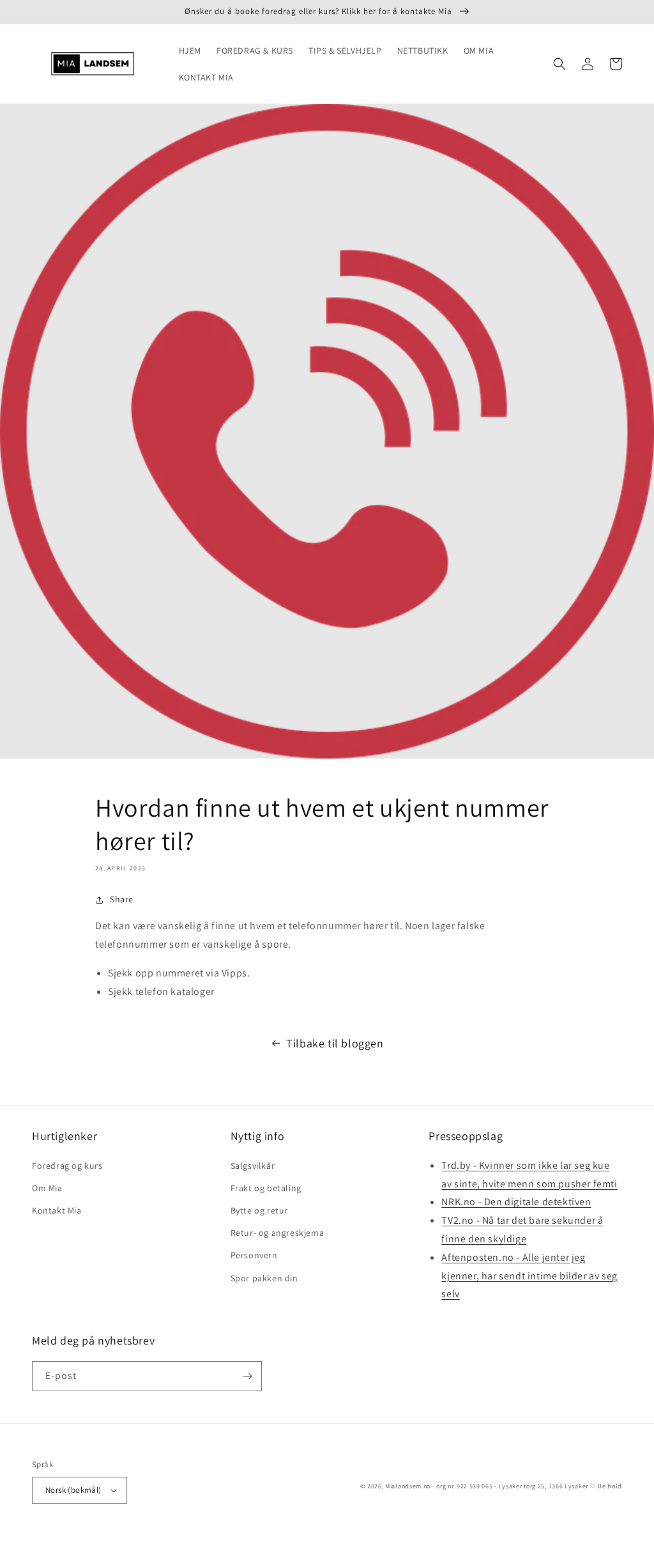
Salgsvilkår (253, 1165)
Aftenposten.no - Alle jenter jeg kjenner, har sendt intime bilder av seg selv (529, 1276)
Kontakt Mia (57, 1210)
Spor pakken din (264, 1278)
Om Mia (47, 1188)
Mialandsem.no (407, 1486)
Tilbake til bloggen (334, 1043)
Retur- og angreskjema (277, 1232)
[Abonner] (247, 1376)
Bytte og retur (259, 1210)
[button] (559, 64)
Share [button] (121, 899)
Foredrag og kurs (67, 1165)
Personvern (254, 1255)
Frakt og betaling (266, 1188)
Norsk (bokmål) (73, 1489)
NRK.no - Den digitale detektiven (516, 1201)
